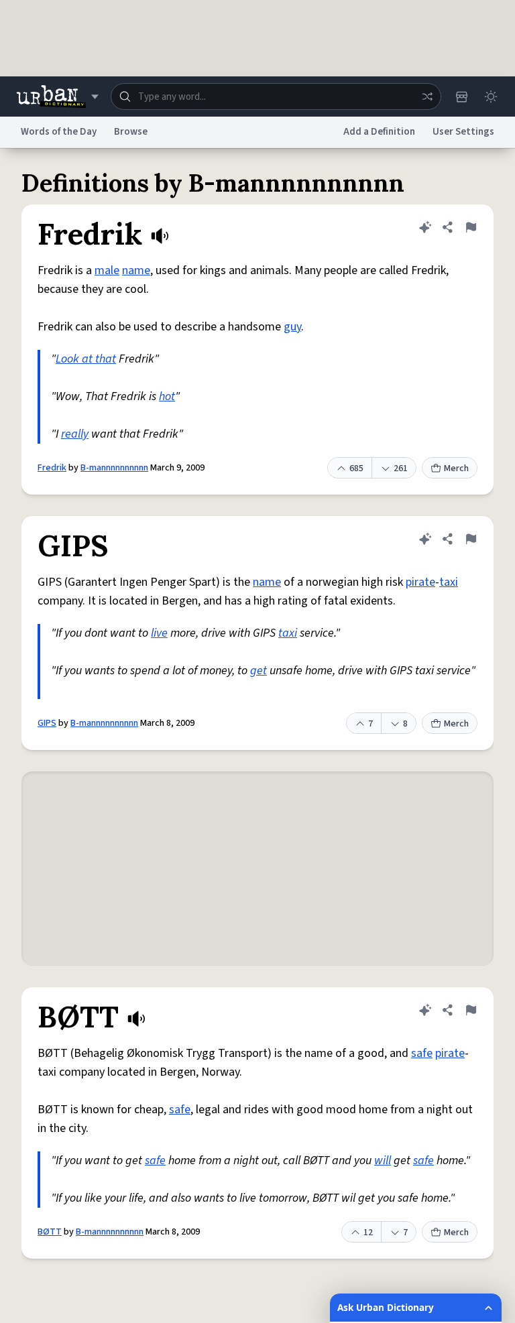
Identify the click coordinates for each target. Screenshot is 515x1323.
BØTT (50, 1232)
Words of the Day (59, 132)
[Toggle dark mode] (491, 96)
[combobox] (276, 96)
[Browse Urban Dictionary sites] (57, 96)
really (75, 434)
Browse (131, 132)
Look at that (86, 359)
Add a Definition (379, 132)
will (382, 1160)
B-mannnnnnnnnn (114, 468)
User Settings (463, 132)
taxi (448, 582)
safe (422, 1053)
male (107, 270)
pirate (420, 582)
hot (167, 396)
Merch (456, 468)
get (258, 670)
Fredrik (52, 468)
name (136, 270)
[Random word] (427, 96)
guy (292, 326)
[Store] (461, 96)
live (159, 633)
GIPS (47, 723)
